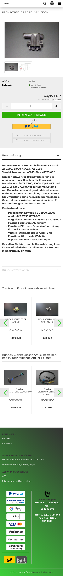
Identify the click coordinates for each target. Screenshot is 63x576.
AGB (4, 476)
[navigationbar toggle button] (59, 3)
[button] (4, 323)
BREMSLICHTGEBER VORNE (15, 321)
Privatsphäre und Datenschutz (17, 481)
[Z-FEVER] (6, 3)
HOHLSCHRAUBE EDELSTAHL (47, 321)
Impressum (7, 443)
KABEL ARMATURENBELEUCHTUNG (19, 390)
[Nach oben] (55, 571)
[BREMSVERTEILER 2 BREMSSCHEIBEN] (32, 38)
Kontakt (6, 438)
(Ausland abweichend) (38, 88)
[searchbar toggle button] (44, 3)
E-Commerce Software (21, 572)
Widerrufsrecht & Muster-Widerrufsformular (23, 459)
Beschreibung (11, 155)
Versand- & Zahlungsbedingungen (18, 464)
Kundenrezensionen (15, 270)
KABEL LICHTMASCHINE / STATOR (47, 392)
